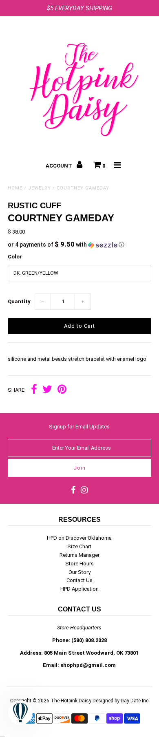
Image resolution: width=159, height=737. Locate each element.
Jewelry (39, 188)
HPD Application (79, 589)
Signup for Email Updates (79, 427)
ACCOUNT (59, 166)
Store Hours (79, 563)
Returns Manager (79, 555)
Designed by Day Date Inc (120, 701)
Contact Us (79, 580)
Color (15, 257)
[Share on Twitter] (47, 390)
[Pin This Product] (61, 390)
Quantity (19, 301)
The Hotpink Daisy (71, 701)
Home (15, 188)
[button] (79, 245)
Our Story (79, 572)
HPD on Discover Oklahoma (79, 538)
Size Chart (79, 546)
